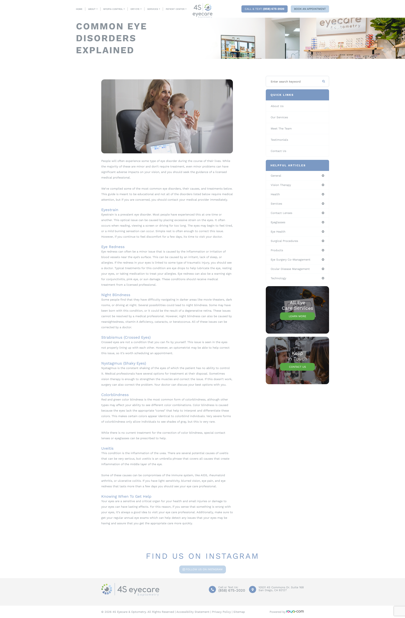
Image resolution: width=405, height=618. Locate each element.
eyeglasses (278, 222)
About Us (277, 106)
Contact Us (278, 151)
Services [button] (152, 9)
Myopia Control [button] (113, 9)
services (276, 203)
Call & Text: (264, 8)
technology (278, 278)
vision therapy (281, 185)
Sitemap (239, 611)
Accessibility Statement (192, 611)
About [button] (92, 9)
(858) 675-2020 (231, 590)
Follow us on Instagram (204, 569)
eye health (278, 231)
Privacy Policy (221, 611)
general (276, 175)
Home (79, 9)
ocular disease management (290, 269)
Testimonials (279, 139)
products (277, 250)
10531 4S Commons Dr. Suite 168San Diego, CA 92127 (281, 589)
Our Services (279, 117)
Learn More (297, 316)
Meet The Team (281, 128)
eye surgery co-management (290, 259)
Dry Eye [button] (135, 9)
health (275, 194)
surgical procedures (284, 241)
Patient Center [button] (175, 9)
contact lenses (281, 213)
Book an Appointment (310, 8)
